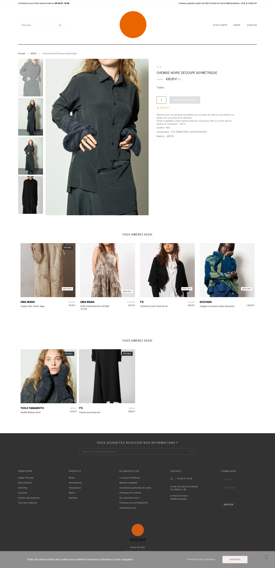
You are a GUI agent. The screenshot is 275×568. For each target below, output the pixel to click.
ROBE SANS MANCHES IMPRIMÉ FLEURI (94, 307)
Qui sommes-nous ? (130, 498)
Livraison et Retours (130, 478)
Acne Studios (25, 482)
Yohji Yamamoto (32, 408)
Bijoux (72, 493)
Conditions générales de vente (135, 488)
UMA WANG (28, 302)
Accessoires (75, 482)
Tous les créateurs (27, 503)
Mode (72, 478)
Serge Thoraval (26, 478)
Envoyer (228, 504)
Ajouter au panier (185, 100)
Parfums (73, 498)
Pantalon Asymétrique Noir (89, 412)
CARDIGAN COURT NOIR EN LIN (153, 306)
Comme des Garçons (29, 498)
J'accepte (235, 559)
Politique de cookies (130, 493)
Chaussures (75, 488)
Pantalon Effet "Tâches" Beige (32, 306)
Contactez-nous (25, 3)
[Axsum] (137, 25)
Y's (159, 67)
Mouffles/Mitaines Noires (30, 412)
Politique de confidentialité (134, 503)
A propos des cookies (201, 559)
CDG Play (22, 488)
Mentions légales (128, 482)
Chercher (62, 25)
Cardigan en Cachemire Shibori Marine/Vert (217, 306)
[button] (266, 558)
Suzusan (206, 302)
